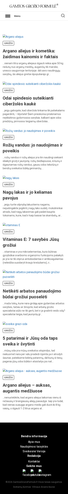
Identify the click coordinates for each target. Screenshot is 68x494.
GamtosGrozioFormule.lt (25, 482)
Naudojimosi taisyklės (34, 446)
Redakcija (34, 456)
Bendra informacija (34, 436)
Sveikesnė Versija (34, 451)
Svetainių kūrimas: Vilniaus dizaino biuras (34, 487)
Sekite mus (34, 466)
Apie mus (34, 442)
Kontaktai (34, 461)
